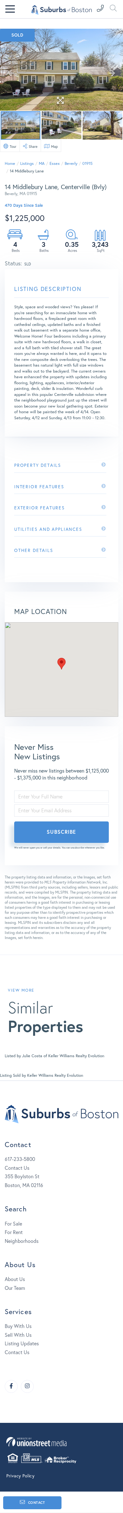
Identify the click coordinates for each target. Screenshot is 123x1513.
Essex (55, 163)
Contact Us (17, 1167)
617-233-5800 (20, 1159)
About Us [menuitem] (15, 1279)
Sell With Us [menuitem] (18, 1334)
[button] (61, 663)
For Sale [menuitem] (13, 1223)
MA (41, 163)
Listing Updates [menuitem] (22, 1343)
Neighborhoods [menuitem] (21, 1241)
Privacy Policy (20, 1476)
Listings (27, 163)
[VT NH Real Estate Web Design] (61, 1441)
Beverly (71, 163)
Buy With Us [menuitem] (18, 1326)
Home (10, 163)
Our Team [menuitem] (15, 1287)
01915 (87, 163)
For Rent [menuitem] (14, 1232)
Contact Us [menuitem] (17, 1352)
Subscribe (61, 831)
